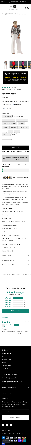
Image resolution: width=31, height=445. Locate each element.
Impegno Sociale (7, 365)
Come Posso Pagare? (8, 260)
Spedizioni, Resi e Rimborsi (9, 387)
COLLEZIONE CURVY (12, 14)
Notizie (4, 362)
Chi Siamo (5, 350)
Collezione (9, 89)
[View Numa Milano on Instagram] (3, 425)
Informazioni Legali (6, 393)
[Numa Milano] (11, 7)
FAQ (3, 356)
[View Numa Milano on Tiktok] (7, 425)
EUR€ (3, 430)
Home (3, 14)
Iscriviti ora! (15, 418)
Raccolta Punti (6, 359)
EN (9, 430)
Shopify (21, 434)
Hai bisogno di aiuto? (8, 265)
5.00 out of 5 (20, 292)
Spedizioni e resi (6, 255)
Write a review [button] (15, 311)
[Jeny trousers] (5, 65)
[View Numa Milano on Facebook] (11, 425)
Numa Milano (9, 434)
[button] (24, 7)
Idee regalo (5, 368)
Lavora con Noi (6, 353)
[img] (6, 322)
